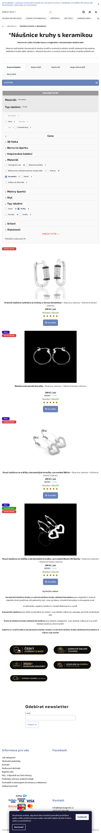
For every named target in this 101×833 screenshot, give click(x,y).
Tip (11, 127)
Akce (11, 121)
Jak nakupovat (9, 757)
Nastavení (18, 827)
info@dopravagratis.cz (63, 807)
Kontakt (6, 764)
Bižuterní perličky (37, 165)
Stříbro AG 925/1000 (17, 182)
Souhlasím (82, 817)
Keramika (22, 99)
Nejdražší (55, 67)
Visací (12, 209)
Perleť (28, 176)
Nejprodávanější (77, 67)
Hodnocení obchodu (11, 768)
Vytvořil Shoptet (92, 830)
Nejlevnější (36, 67)
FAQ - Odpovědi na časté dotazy (17, 775)
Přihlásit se (32, 724)
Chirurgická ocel (16, 165)
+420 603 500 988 (60, 810)
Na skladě (13, 116)
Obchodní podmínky (11, 761)
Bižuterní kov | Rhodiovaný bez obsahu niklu (27, 171)
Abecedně (11, 74)
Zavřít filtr (8, 82)
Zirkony (55, 171)
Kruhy (25, 107)
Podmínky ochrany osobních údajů (17, 779)
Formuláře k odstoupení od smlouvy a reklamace (24, 782)
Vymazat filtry (49, 233)
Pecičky (13, 214)
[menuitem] (12, 18)
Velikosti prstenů (10, 786)
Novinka (23, 121)
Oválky (27, 214)
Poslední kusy (24, 127)
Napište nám (8, 771)
